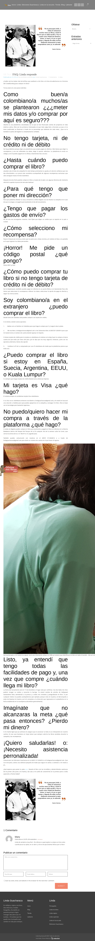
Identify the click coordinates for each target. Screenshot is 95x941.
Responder (39, 839)
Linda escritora (53, 909)
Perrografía (52, 906)
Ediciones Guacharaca (56, 924)
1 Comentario (52, 77)
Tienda (29, 913)
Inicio (29, 906)
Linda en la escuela (55, 920)
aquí (8, 120)
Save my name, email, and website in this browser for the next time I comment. (29, 881)
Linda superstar (54, 917)
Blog (28, 909)
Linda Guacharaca (41, 77)
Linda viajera (53, 913)
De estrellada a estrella (25, 77)
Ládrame (30, 917)
